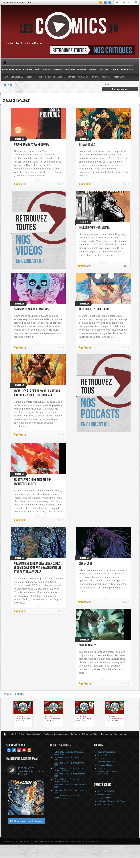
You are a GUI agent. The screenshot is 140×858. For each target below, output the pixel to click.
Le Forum (75, 734)
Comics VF (102, 755)
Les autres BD (17, 77)
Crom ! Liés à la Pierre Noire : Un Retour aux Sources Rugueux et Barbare (37, 393)
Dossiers (58, 69)
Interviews (70, 69)
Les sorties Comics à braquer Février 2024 (114, 718)
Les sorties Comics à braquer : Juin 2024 (23, 718)
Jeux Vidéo (70, 77)
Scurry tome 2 (87, 645)
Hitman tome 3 (87, 145)
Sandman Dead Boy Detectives (31, 309)
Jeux (60, 77)
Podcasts (47, 69)
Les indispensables (11, 69)
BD (6, 77)
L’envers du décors (105, 762)
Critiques (27, 69)
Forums (114, 69)
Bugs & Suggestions (106, 752)
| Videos (30, 2)
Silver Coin (85, 564)
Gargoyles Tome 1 (105, 804)
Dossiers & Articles (13, 694)
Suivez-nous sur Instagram (28, 821)
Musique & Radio (104, 765)
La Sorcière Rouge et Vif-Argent (111, 801)
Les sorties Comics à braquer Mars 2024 (84, 718)
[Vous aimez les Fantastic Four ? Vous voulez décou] (26, 797)
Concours (103, 69)
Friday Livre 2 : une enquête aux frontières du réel (32, 482)
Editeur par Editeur (90, 734)
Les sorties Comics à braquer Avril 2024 (53, 718)
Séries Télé (50, 77)
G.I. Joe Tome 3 (104, 798)
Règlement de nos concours (56, 734)
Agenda (92, 69)
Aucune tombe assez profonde (31, 145)
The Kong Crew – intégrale (94, 228)
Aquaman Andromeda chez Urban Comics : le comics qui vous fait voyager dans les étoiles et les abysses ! (38, 568)
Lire (60, 184)
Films (40, 77)
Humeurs (81, 69)
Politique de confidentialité (30, 734)
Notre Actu (125, 69)
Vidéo (37, 69)
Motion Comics (120, 77)
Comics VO (102, 758)
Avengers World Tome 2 (108, 791)
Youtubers (106, 77)
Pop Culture (102, 768)
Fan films (95, 77)
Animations (83, 77)
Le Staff (12, 734)
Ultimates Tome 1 (105, 794)
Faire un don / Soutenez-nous (114, 734)
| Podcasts (19, 2)
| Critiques (7, 2)
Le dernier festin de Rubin (94, 309)
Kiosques (30, 77)
